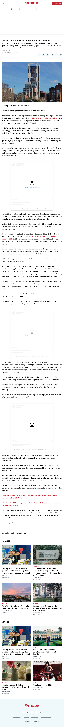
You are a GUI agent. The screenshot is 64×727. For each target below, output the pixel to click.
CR (35, 721)
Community (32, 9)
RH (36, 721)
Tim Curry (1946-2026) (42, 685)
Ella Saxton (37, 656)
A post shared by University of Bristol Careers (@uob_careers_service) (32, 208)
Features (23, 9)
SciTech (59, 9)
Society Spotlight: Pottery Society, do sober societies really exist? (16, 687)
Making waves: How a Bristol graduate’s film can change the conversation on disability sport (16, 571)
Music (52, 9)
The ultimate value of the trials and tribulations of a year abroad (16, 607)
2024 (10, 38)
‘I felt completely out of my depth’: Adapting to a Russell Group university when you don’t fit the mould (47, 572)
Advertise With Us (46, 717)
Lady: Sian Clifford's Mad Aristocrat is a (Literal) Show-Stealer (46, 652)
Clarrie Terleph (38, 612)
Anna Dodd (5, 575)
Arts (39, 9)
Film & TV (45, 9)
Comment (15, 9)
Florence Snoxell (7, 610)
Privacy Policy (17, 717)
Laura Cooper (37, 577)
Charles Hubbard (38, 687)
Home (3, 9)
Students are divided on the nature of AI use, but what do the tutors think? (47, 608)
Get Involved (57, 3)
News (8, 9)
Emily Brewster (6, 50)
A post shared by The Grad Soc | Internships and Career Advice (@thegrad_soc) (32, 449)
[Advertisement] (32, 23)
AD (38, 721)
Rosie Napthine (6, 691)
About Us (26, 717)
